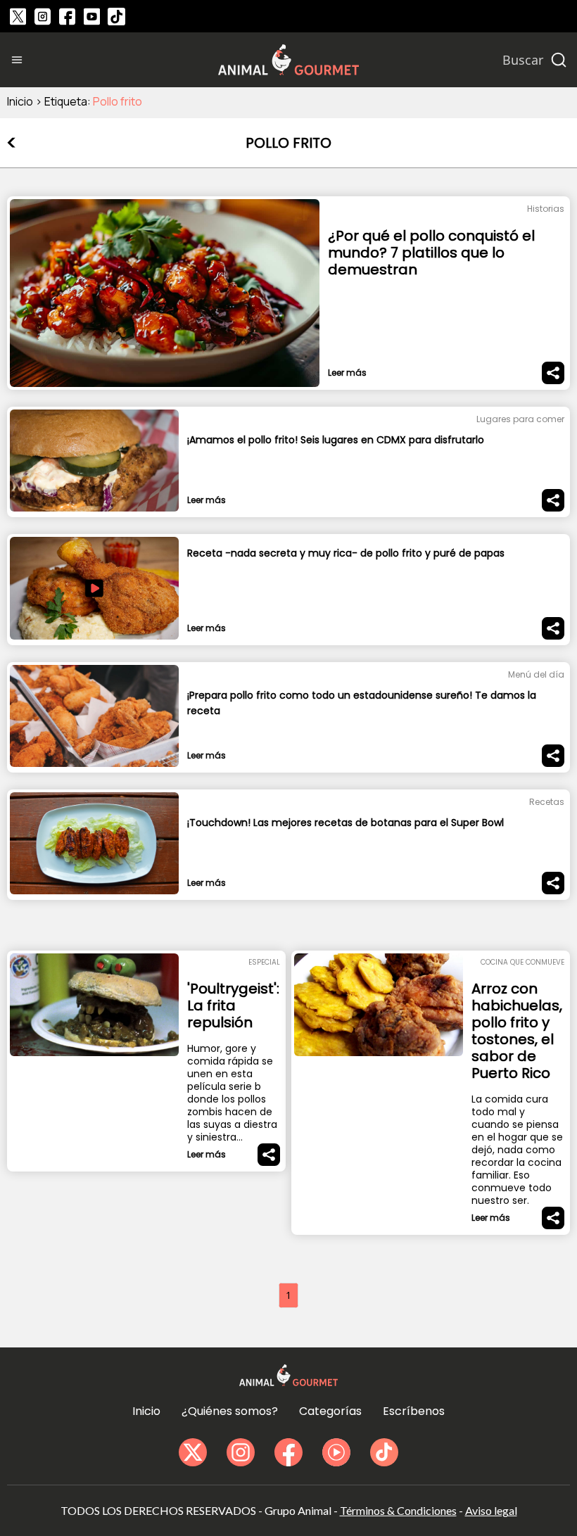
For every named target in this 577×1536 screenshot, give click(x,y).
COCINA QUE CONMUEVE (522, 962)
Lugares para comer (520, 419)
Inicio (20, 101)
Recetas (546, 802)
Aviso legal (491, 1510)
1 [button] (288, 1295)
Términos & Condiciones (398, 1510)
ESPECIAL (264, 962)
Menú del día (536, 674)
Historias (545, 209)
